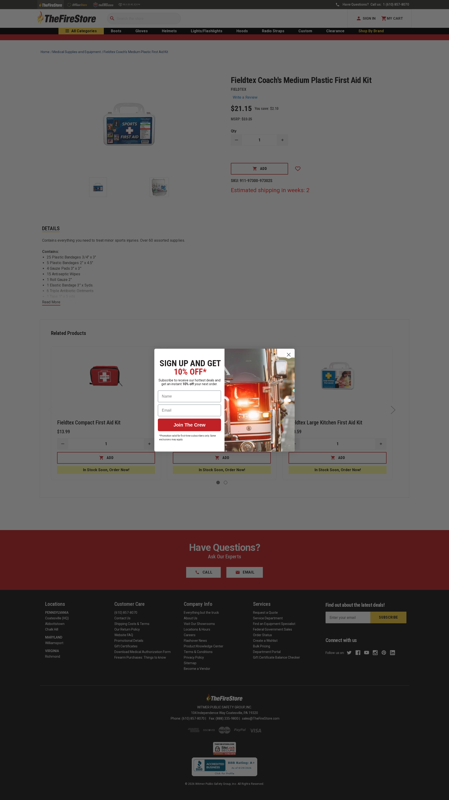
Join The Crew (190, 424)
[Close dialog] (289, 355)
